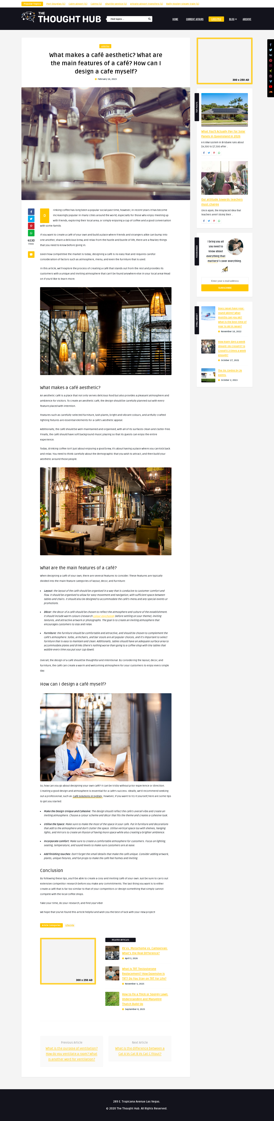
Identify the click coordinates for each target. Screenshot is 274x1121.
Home (175, 19)
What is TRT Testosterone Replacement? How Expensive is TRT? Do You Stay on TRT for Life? (144, 973)
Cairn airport (78, 3)
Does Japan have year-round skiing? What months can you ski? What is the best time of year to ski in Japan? (232, 317)
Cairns (96, 3)
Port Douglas (55, 3)
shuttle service (116, 3)
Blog (231, 19)
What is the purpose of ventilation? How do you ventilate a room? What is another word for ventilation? (72, 1053)
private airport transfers (146, 3)
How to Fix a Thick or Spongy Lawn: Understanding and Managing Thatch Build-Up (145, 999)
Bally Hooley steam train (182, 3)
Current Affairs (195, 19)
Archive (247, 19)
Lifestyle (216, 19)
